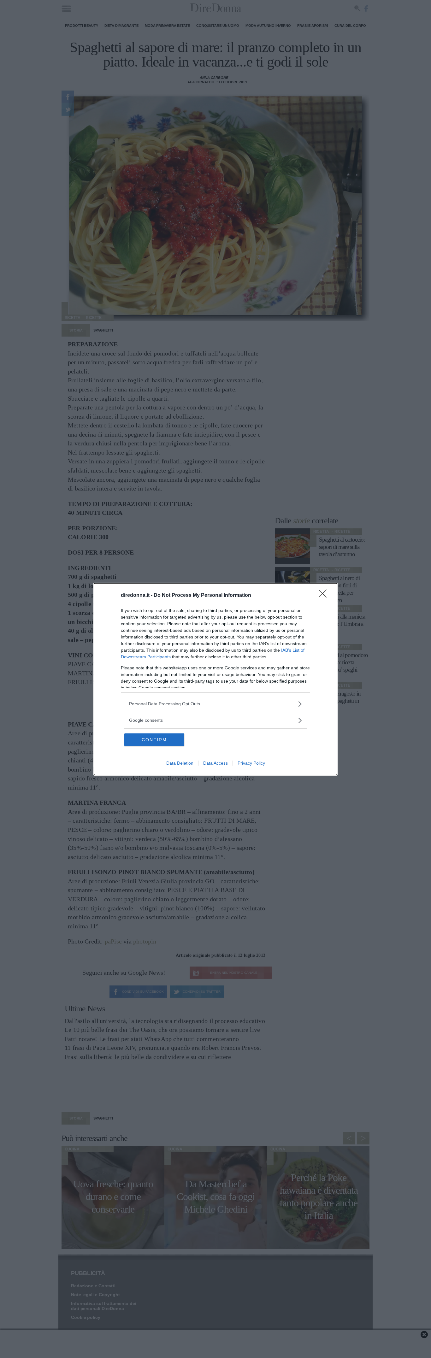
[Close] (325, 596)
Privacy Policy (251, 763)
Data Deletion (179, 763)
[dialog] (215, 679)
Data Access (215, 763)
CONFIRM (154, 739)
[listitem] (215, 704)
